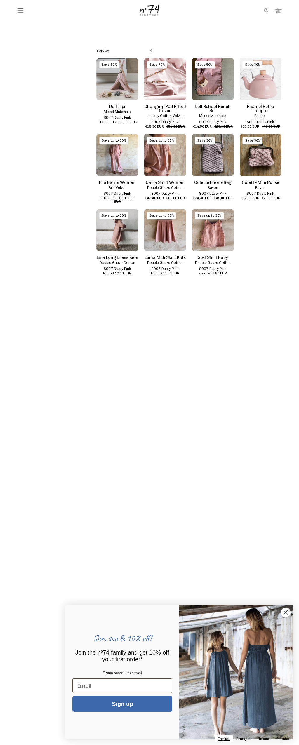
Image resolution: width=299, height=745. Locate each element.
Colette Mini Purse (260, 182)
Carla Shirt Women (165, 182)
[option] (244, 738)
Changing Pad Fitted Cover (165, 109)
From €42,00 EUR (117, 273)
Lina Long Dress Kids (117, 257)
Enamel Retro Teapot (260, 109)
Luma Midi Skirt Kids (165, 257)
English (224, 739)
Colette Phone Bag (213, 182)
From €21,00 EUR (165, 273)
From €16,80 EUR (213, 273)
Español (283, 739)
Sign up (122, 704)
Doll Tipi (117, 107)
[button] (265, 10)
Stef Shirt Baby (213, 257)
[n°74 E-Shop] (149, 10)
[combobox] (224, 738)
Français (244, 739)
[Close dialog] (286, 612)
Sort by (102, 50)
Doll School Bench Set (213, 109)
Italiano (264, 739)
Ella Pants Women (117, 182)
